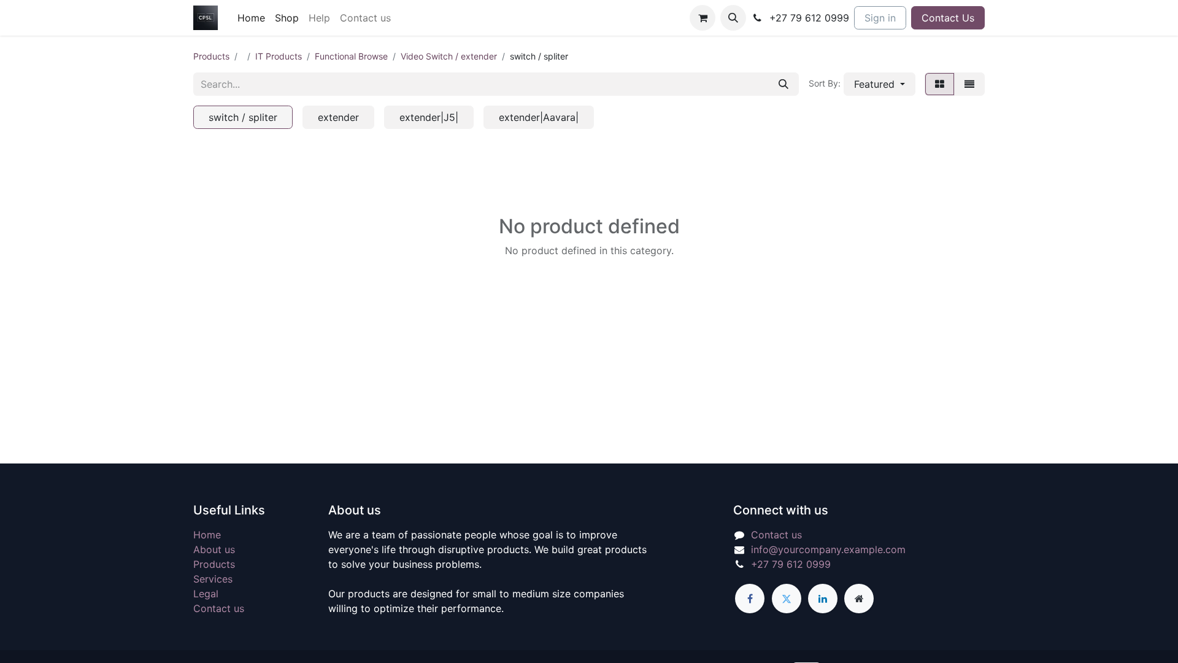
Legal (205, 593)
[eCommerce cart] (702, 18)
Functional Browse (351, 56)
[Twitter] (786, 598)
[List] (969, 84)
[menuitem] (251, 18)
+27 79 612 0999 (791, 564)
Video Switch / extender (449, 56)
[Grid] (940, 84)
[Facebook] (749, 598)
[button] (733, 18)
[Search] (783, 84)
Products (211, 56)
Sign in (880, 18)
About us (214, 549)
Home (207, 535)
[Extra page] (859, 598)
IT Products (278, 56)
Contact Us (948, 18)
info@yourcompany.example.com (828, 549)
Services (213, 579)
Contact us (218, 608)
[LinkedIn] (822, 598)
